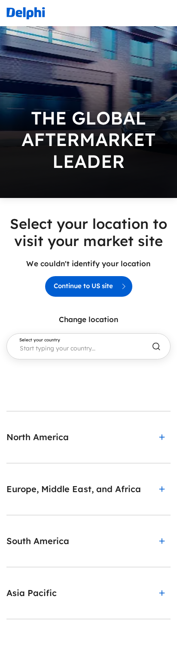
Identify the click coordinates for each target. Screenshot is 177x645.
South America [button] (37, 540)
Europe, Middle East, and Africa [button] (73, 489)
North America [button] (37, 437)
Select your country (39, 340)
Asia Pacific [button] (31, 592)
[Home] (25, 13)
